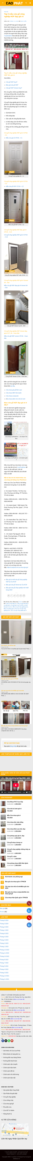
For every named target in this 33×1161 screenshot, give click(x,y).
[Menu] (2, 3)
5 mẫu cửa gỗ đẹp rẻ (11, 603)
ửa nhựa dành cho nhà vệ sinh (16, 399)
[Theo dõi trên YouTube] (12, 1040)
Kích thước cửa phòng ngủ (8, 645)
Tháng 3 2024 (4, 923)
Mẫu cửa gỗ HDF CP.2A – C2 (15, 186)
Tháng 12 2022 (4, 950)
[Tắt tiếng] (27, 792)
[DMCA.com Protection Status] (6, 1081)
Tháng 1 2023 (4, 946)
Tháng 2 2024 (4, 927)
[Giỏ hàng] (30, 3)
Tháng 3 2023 (4, 940)
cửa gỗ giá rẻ (7, 605)
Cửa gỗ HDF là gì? (11, 82)
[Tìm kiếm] (26, 3)
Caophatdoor (8, 35)
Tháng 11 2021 (4, 979)
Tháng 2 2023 (4, 943)
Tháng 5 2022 (4, 966)
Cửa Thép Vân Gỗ (22, 1153)
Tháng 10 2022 (4, 956)
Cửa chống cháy (11, 1153)
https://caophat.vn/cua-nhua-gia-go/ (17, 567)
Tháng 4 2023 (4, 936)
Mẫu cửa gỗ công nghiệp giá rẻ (20, 607)
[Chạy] (2, 792)
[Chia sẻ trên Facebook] (11, 595)
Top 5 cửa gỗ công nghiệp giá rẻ (18, 610)
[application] (16, 785)
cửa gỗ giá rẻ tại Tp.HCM (17, 605)
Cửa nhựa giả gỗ (23, 1151)
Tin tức (6, 11)
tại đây (13, 386)
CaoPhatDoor (21, 467)
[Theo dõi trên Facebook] (2, 1040)
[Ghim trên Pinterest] (20, 595)
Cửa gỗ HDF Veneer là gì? (14, 88)
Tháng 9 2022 (4, 959)
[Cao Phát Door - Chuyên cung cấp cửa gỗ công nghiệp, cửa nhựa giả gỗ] (14, 3)
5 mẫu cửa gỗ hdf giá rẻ (22, 603)
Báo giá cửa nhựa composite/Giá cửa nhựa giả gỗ (14, 725)
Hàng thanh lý (11, 1154)
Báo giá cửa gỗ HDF (12, 85)
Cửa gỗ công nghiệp (11, 1151)
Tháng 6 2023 (4, 933)
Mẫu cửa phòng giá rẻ (9, 608)
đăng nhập (13, 746)
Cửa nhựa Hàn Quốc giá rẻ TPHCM (16, 897)
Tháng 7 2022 (4, 963)
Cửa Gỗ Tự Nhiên (22, 1154)
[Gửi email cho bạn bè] (17, 595)
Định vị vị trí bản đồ (19, 999)
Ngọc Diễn (23, 21)
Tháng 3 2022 (4, 972)
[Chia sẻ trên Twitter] (14, 595)
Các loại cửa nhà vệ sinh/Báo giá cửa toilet (12, 690)
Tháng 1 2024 (4, 930)
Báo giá (2, 908)
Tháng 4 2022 (4, 969)
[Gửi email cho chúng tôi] (5, 1040)
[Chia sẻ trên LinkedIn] (24, 595)
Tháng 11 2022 (4, 953)
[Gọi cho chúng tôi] (9, 1040)
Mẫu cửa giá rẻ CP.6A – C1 (14, 138)
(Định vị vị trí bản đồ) (19, 1010)
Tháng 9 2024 (4, 920)
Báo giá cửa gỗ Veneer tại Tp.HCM (16, 584)
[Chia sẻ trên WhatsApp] (8, 595)
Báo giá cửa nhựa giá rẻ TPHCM (9, 678)
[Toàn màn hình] (29, 792)
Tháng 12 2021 (4, 976)
